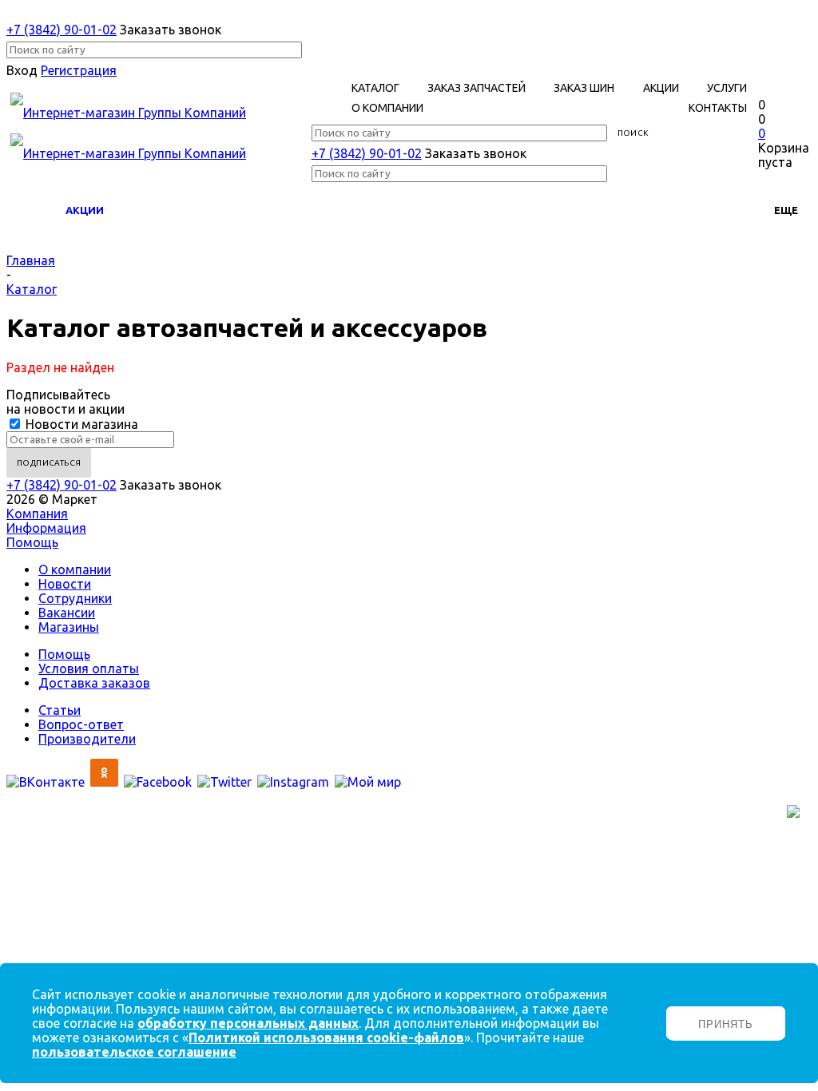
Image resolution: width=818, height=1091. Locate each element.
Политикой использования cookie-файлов (326, 1037)
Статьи (59, 710)
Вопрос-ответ (81, 724)
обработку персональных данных (248, 1023)
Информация (46, 528)
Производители (87, 739)
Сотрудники (75, 598)
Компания (37, 513)
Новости (64, 584)
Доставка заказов (94, 683)
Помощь (32, 542)
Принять (725, 1024)
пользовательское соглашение (134, 1052)
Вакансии (66, 612)
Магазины (68, 627)
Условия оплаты (88, 668)
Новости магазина (80, 424)
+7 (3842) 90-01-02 (61, 29)
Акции (85, 210)
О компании (74, 569)
